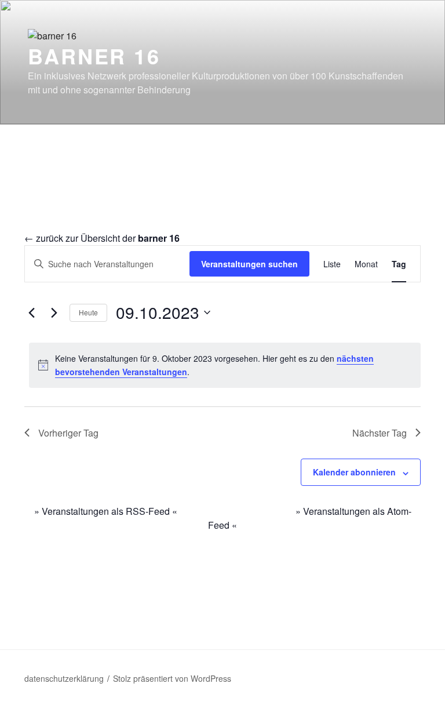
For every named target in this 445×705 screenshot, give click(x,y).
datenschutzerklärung (64, 678)
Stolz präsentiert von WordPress (172, 678)
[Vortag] (31, 312)
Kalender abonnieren (354, 472)
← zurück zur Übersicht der (102, 238)
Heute (88, 312)
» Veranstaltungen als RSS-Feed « (105, 511)
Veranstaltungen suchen (249, 264)
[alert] (225, 365)
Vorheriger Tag (68, 432)
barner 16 (94, 56)
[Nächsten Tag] (54, 312)
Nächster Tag (379, 432)
